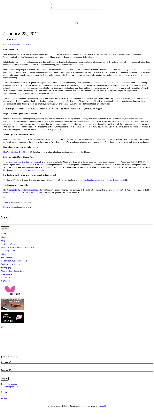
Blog (3, 241)
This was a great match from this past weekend (22, 162)
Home (75, 23)
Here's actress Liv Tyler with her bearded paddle (22, 190)
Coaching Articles (8, 251)
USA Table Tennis (8, 274)
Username (5, 362)
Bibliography (6, 268)
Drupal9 (102, 406)
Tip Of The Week (8, 244)
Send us (6, 202)
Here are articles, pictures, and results (29, 170)
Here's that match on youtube (104, 167)
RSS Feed (5, 281)
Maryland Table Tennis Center (13, 271)
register (14, 207)
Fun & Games (6, 257)
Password (5, 370)
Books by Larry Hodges (10, 264)
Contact (4, 392)
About (3, 237)
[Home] (55, 3)
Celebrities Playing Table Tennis (14, 261)
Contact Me (5, 278)
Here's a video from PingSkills (15, 152)
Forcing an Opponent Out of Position (17, 44)
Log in (5, 207)
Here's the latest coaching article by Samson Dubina (24, 139)
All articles (5, 399)
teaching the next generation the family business (103, 180)
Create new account (9, 384)
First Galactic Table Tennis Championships (18, 247)
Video (3, 254)
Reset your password (9, 387)
